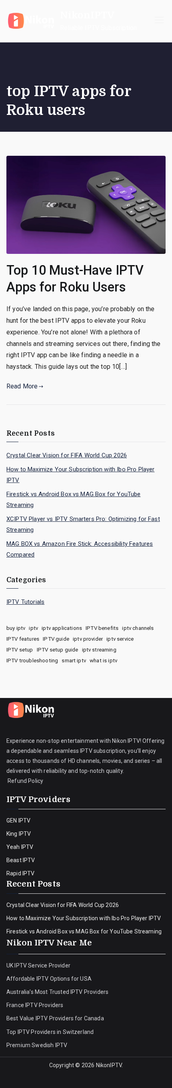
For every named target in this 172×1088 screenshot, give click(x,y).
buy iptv (15, 628)
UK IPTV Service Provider (38, 965)
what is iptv (103, 661)
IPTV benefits (102, 628)
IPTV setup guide (57, 650)
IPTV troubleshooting (32, 661)
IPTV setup (19, 650)
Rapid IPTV (20, 873)
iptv (33, 628)
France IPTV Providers (35, 1005)
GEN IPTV (18, 820)
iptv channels (138, 628)
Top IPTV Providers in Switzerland (50, 1032)
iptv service (120, 639)
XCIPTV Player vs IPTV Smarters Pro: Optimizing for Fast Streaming (83, 524)
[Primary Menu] (159, 20)
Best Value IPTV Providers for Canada (55, 1018)
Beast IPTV (20, 860)
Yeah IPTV (19, 847)
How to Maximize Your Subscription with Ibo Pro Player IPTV (80, 475)
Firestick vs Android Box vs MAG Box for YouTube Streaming (73, 500)
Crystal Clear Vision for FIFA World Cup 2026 (66, 455)
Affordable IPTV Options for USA (49, 978)
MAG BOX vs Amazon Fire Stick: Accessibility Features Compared (79, 549)
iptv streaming (99, 650)
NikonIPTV (87, 15)
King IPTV (18, 834)
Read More (22, 386)
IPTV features (22, 639)
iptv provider (88, 639)
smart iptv (74, 661)
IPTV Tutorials (25, 601)
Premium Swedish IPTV (36, 1045)
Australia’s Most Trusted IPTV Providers (57, 992)
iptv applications (62, 628)
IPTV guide (56, 639)
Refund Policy (24, 781)
